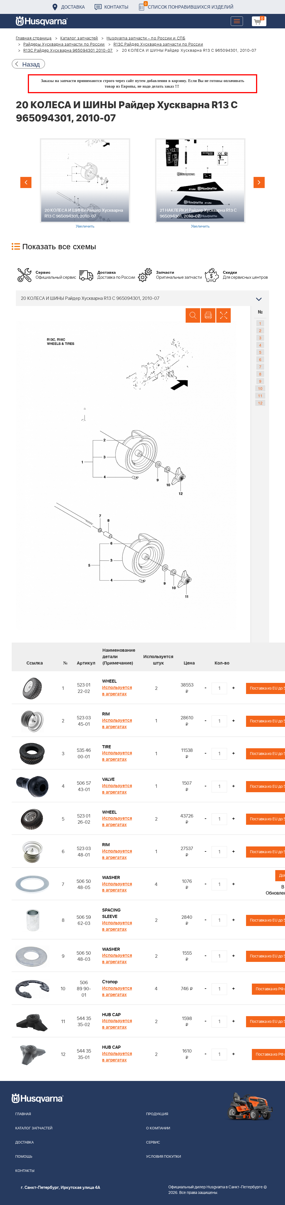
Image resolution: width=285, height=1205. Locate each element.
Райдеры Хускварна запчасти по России (64, 44)
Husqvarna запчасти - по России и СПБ (146, 38)
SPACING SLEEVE (111, 913)
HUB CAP (111, 1014)
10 (260, 388)
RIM (106, 714)
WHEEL (109, 681)
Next (259, 182)
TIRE (106, 747)
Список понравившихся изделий (189, 5)
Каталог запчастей (79, 38)
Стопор (109, 982)
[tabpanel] (85, 183)
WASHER (111, 877)
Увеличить (85, 226)
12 (260, 403)
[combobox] (142, 298)
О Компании (158, 1128)
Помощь (23, 1156)
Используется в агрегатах (117, 690)
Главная (23, 1114)
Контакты (116, 7)
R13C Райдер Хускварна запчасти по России (158, 44)
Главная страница (34, 38)
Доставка (73, 7)
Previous (25, 182)
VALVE (108, 779)
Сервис (153, 1142)
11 (260, 395)
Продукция (157, 1114)
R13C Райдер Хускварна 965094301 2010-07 (68, 50)
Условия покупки (163, 1156)
